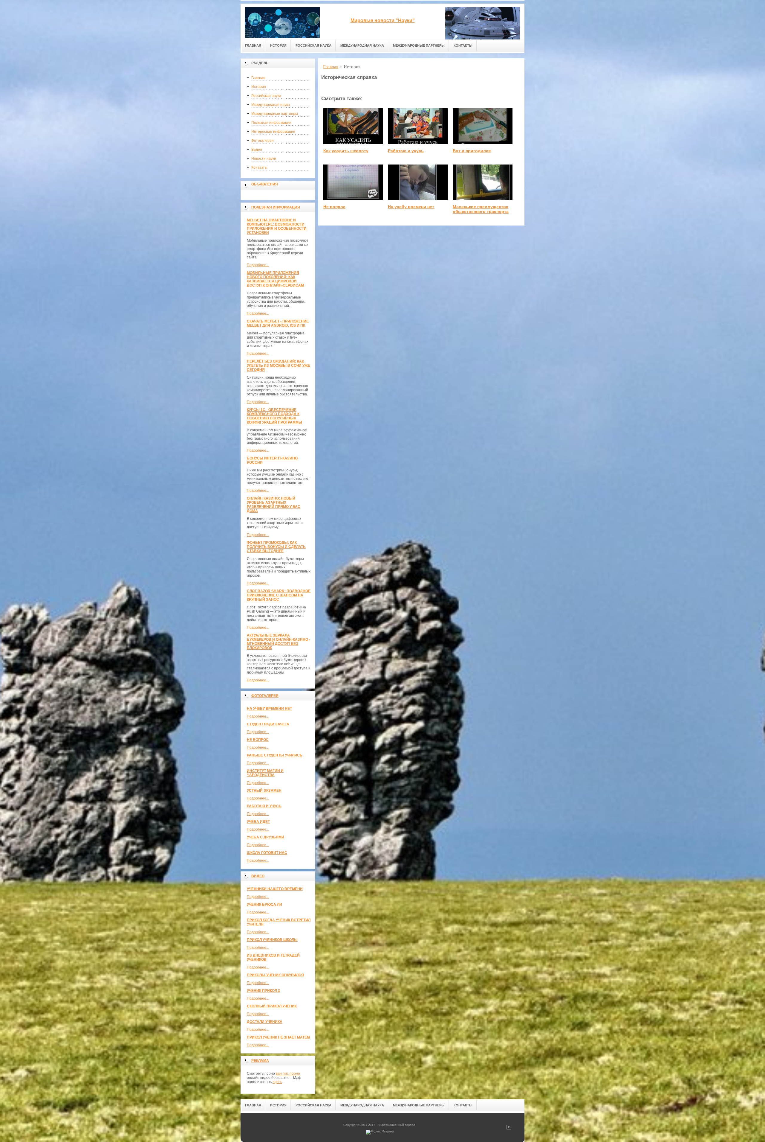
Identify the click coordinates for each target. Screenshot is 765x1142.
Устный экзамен (264, 790)
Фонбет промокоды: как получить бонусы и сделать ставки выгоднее (276, 546)
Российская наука (313, 45)
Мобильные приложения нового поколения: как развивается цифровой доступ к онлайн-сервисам (275, 279)
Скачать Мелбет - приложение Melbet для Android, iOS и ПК (278, 323)
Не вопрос (258, 740)
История (278, 45)
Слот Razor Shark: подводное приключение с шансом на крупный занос (278, 595)
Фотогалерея (262, 140)
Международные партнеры (419, 45)
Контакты (463, 45)
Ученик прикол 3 (263, 991)
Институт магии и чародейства (265, 773)
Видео (256, 149)
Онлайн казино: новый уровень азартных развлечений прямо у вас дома (273, 504)
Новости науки (263, 158)
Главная (253, 45)
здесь (277, 1082)
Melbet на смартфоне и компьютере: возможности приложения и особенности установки (277, 226)
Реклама (260, 1061)
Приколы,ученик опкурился (275, 975)
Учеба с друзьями (265, 837)
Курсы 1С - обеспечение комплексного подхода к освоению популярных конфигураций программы (274, 416)
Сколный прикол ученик (272, 1006)
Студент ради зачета (268, 724)
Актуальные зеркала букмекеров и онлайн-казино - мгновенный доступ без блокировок (278, 641)
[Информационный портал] (282, 21)
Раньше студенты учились (274, 755)
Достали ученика (264, 1022)
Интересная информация (273, 132)
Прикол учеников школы (272, 940)
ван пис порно (288, 1073)
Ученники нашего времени (275, 889)
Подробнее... (258, 265)
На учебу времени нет (269, 708)
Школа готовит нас (267, 853)
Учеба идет (258, 822)
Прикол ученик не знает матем (278, 1037)
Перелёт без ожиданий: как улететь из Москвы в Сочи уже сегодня (278, 365)
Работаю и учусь (264, 806)
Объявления (264, 184)
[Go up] (509, 1128)
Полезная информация (271, 123)
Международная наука (362, 45)
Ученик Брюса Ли (264, 904)
